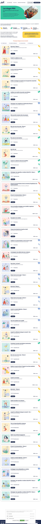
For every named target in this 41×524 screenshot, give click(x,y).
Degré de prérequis (13, 43)
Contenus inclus (11, 518)
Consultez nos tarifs (32, 36)
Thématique (4, 43)
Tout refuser (26, 520)
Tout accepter (22, 520)
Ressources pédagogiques (21, 2)
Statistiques (11, 516)
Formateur (31, 43)
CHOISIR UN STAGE (37, 2)
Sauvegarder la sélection (16, 520)
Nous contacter (3, 521)
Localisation (23, 43)
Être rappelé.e (31, 2)
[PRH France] (2, 3)
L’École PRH (15, 2)
